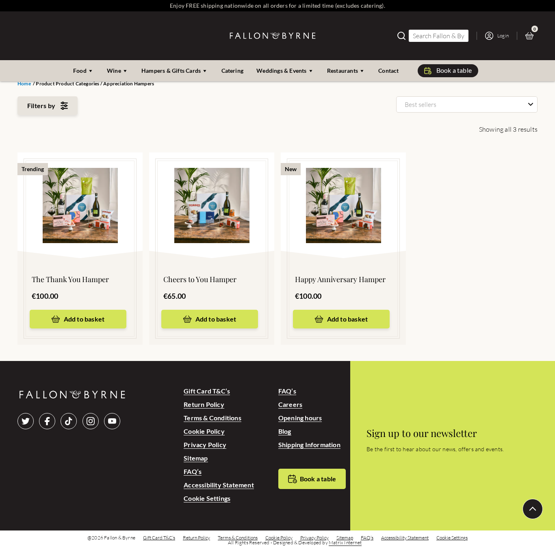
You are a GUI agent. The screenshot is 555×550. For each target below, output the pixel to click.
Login (503, 36)
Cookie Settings (207, 498)
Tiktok (69, 421)
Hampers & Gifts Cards (171, 70)
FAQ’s (193, 471)
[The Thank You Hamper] (80, 193)
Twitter (25, 421)
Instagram (90, 421)
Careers (290, 404)
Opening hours (300, 418)
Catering (232, 70)
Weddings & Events (281, 70)
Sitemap (196, 458)
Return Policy (204, 404)
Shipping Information (309, 444)
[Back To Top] (532, 509)
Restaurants (342, 70)
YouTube (112, 421)
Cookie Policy (204, 431)
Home (24, 83)
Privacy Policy (205, 444)
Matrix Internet (345, 542)
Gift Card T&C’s (207, 391)
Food (80, 70)
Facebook (47, 421)
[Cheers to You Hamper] (211, 193)
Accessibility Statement (219, 485)
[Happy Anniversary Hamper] (343, 193)
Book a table (454, 70)
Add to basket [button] (84, 319)
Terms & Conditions (212, 418)
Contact (388, 70)
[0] (531, 36)
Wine (114, 70)
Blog (284, 431)
